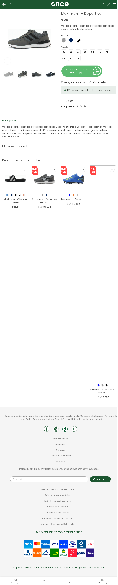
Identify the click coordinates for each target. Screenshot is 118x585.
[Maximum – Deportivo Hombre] (44, 178)
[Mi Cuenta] (109, 4)
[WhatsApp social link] (88, 106)
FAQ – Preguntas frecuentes (57, 501)
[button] (5, 39)
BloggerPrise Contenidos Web (90, 567)
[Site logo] (60, 4)
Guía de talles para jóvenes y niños (57, 489)
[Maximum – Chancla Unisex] (15, 178)
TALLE (64, 47)
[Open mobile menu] (114, 4)
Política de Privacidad (57, 506)
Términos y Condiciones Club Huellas (57, 524)
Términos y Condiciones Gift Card (57, 518)
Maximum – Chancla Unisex (15, 201)
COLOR (64, 35)
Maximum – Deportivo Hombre (44, 201)
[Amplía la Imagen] (7, 61)
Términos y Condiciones (57, 512)
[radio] (63, 40)
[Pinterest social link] (85, 106)
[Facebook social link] (77, 106)
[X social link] (81, 106)
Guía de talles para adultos (57, 495)
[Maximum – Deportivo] (73, 178)
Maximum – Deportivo (73, 199)
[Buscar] (10, 4)
